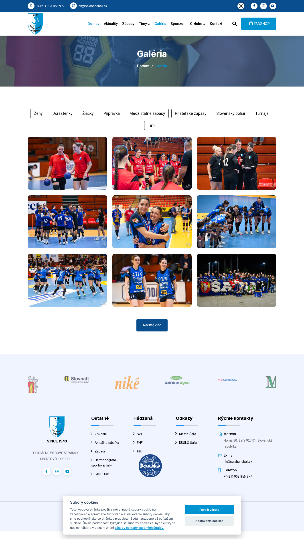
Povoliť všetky (209, 509)
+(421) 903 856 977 (50, 6)
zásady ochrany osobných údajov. (139, 527)
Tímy (143, 24)
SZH (140, 432)
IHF (139, 449)
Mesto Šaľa (187, 432)
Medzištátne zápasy (147, 113)
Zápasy (128, 24)
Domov (93, 24)
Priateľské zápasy (191, 113)
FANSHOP (261, 24)
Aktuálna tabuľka (107, 440)
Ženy (38, 113)
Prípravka (111, 113)
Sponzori (178, 24)
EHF (140, 440)
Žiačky (88, 113)
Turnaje (262, 113)
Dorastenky (63, 113)
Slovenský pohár (230, 113)
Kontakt (216, 24)
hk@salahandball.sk (93, 6)
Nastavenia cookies (209, 521)
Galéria (160, 24)
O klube (196, 24)
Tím (151, 125)
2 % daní (101, 432)
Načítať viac (152, 325)
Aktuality (111, 24)
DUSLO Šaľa (188, 440)
